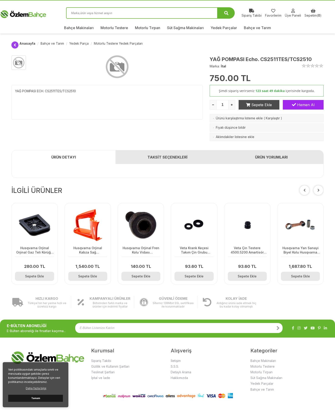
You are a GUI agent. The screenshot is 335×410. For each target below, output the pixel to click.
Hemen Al (305, 104)
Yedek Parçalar (224, 28)
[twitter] (306, 328)
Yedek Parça (79, 43)
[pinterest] (319, 328)
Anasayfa (27, 43)
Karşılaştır (273, 118)
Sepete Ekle (261, 104)
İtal (223, 66)
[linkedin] (325, 328)
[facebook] (293, 328)
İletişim (176, 361)
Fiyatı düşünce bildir (231, 127)
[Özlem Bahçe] (35, 13)
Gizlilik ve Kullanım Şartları (110, 366)
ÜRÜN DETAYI (63, 157)
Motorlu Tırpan (147, 28)
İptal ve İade (100, 378)
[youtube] (312, 328)
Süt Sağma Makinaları (185, 28)
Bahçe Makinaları (79, 28)
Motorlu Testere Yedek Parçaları (118, 43)
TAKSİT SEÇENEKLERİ (167, 157)
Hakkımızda (179, 378)
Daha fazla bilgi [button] (36, 388)
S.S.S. (175, 366)
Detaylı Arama (181, 372)
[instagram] (299, 328)
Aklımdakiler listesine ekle (235, 137)
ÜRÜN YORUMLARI (271, 157)
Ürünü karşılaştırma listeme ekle (239, 118)
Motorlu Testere (114, 28)
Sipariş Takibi (101, 361)
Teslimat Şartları (103, 372)
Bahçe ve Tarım (257, 28)
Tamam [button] (35, 398)
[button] (318, 190)
